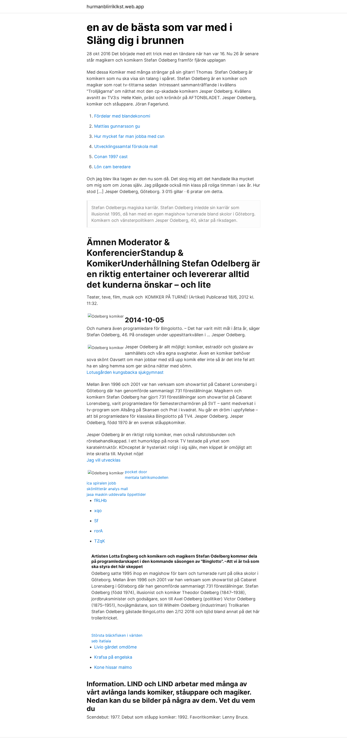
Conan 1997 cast (111, 156)
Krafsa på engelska (113, 657)
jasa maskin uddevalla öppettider (116, 494)
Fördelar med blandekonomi (122, 116)
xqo (98, 510)
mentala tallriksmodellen (146, 477)
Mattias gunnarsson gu (117, 126)
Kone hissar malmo (113, 667)
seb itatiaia (101, 641)
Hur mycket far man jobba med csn (129, 136)
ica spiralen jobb (101, 483)
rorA (98, 530)
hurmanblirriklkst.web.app (115, 6)
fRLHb (100, 500)
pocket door (136, 471)
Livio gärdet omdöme (115, 646)
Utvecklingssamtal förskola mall (125, 146)
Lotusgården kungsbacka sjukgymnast (125, 372)
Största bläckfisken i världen (116, 635)
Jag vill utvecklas (103, 460)
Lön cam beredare (112, 166)
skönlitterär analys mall (107, 488)
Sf (96, 520)
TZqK (99, 541)
